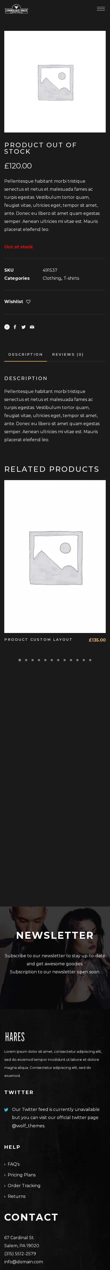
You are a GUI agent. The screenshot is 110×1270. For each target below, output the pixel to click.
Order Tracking (24, 1185)
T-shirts (71, 278)
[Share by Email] (32, 327)
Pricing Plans (22, 1174)
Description (25, 354)
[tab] (25, 354)
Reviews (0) (68, 354)
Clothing (52, 278)
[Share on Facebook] (15, 327)
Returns (16, 1196)
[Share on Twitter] (23, 327)
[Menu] (101, 8)
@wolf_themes (28, 1125)
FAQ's (13, 1164)
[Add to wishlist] (28, 302)
